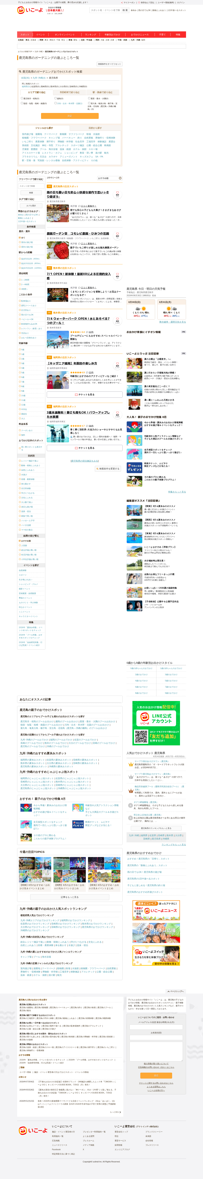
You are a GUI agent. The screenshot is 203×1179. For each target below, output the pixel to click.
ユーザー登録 (25, 1072)
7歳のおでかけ (171, 687)
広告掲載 (56, 1141)
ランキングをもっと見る (174, 844)
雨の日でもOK (144, 10)
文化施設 (35, 145)
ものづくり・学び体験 (28, 602)
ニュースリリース (59, 1145)
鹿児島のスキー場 (46, 1047)
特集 (178, 34)
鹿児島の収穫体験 (86, 1018)
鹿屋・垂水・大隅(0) (99, 98)
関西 (97, 40)
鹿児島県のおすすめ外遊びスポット (145, 892)
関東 (41, 40)
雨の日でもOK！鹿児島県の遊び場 (144, 872)
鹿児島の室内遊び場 (50, 1037)
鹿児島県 (156, 838)
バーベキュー (68, 137)
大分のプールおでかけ (80, 743)
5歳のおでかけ (171, 681)
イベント (40, 34)
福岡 (143, 40)
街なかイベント (25, 607)
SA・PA (99, 156)
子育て (162, 34)
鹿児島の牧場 (90, 1007)
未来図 (148, 1136)
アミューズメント (69, 156)
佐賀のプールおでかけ (85, 739)
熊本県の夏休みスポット (32, 763)
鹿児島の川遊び (49, 1029)
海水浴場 (53, 149)
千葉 (58, 40)
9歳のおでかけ (171, 693)
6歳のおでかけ (141, 687)
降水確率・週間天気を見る (172, 322)
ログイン (181, 2)
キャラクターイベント (28, 616)
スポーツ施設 (77, 145)
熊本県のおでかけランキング (96, 923)
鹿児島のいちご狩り (106, 1047)
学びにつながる (78, 942)
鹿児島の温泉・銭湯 (28, 1047)
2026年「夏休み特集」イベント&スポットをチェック (30, 628)
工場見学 (90, 141)
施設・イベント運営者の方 (63, 1132)
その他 (94, 160)
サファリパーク (76, 134)
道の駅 (98, 153)
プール (43, 149)
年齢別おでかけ (112, 34)
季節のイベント (25, 598)
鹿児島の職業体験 (103, 1018)
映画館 (107, 145)
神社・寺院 (47, 145)
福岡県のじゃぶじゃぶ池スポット (37, 778)
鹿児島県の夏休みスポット (33, 766)
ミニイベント (24, 612)
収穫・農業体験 (45, 945)
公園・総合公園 (94, 145)
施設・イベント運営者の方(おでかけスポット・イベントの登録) (61, 1072)
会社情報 (149, 1141)
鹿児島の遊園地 (26, 1007)
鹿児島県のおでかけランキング (97, 927)
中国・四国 (122, 40)
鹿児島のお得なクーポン (30, 1026)
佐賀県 (152, 835)
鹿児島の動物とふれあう (66, 1018)
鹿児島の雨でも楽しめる (30, 1037)
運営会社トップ (121, 1132)
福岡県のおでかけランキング (75, 920)
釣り (80, 137)
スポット (24, 34)
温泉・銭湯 (65, 149)
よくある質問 (88, 1136)
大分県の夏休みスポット (59, 763)
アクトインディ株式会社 (147, 1126)
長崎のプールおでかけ (31, 743)
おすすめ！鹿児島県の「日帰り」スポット (148, 858)
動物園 (63, 134)
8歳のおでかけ (141, 693)
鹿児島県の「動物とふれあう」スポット (147, 865)
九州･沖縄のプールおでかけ (34, 739)
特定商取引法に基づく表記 (63, 1154)
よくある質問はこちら (156, 1087)
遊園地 (38, 134)
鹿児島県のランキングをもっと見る (156, 828)
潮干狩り (50, 141)
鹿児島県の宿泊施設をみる (84, 461)
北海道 (33, 40)
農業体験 (39, 141)
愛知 (75, 40)
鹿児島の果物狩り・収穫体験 (32, 1050)
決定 (70, 116)
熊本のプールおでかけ (56, 743)
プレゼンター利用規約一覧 (94, 1132)
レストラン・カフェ (52, 153)
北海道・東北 (23, 40)
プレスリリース (152, 1145)
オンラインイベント (65, 34)
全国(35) (25, 78)
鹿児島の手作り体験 (45, 1018)
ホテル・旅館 (79, 149)
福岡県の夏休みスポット (32, 760)
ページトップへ (177, 991)
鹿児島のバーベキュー (59, 1007)
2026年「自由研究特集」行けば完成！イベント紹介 (30, 643)
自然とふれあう (28, 945)
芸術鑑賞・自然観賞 (27, 593)
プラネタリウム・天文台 (34, 156)
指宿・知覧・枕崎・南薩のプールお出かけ (41, 725)
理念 (116, 1136)
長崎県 (161, 835)
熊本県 (170, 835)
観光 (106, 153)
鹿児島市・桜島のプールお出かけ (37, 721)
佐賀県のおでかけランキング (34, 923)
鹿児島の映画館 (68, 1037)
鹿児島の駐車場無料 (71, 1026)
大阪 (102, 40)
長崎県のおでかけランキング (65, 923)
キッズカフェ (86, 156)
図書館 (34, 149)
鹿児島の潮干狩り (88, 1047)
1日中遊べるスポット (177, 10)
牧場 (88, 134)
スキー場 (93, 149)
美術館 (25, 145)
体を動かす (60, 945)
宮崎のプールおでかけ (104, 743)
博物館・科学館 (65, 141)
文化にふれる (95, 942)
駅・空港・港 (28, 160)
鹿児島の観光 (25, 1010)
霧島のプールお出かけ (67, 721)
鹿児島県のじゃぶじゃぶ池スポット (38, 788)
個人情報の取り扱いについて (156, 1064)
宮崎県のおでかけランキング (65, 927)
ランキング (90, 34)
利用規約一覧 (57, 1136)
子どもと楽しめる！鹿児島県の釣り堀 (146, 885)
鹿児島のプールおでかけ (32, 746)
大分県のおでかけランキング (34, 927)
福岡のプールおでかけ (61, 739)
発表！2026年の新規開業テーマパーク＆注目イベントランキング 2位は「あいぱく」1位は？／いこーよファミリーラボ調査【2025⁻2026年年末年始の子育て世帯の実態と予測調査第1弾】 (77, 1104)
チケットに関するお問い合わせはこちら (156, 1083)
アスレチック (62, 145)
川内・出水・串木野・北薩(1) (69, 103)
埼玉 (63, 40)
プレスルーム (88, 1141)
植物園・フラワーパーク (34, 137)
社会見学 (79, 141)
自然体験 (22, 570)
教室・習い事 (86, 153)
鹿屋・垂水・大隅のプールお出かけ (97, 721)
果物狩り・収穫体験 (105, 137)
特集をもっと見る (177, 492)
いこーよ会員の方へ (156, 1090)
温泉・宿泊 (82, 945)
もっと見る (114, 1112)
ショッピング (71, 153)
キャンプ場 (54, 137)
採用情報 (118, 1145)
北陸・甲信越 (86, 40)
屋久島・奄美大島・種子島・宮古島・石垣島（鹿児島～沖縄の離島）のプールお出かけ (63, 728)
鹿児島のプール (104, 1007)
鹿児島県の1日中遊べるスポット (143, 878)
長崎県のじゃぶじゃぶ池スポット (37, 781)
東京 (46, 40)
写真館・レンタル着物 (49, 160)
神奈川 (52, 40)
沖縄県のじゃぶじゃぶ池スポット (74, 788)
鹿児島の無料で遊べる (51, 1026)
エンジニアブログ (122, 1149)
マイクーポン (129, 2)
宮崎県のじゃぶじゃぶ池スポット (72, 785)
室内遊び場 (27, 134)
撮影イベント (24, 589)
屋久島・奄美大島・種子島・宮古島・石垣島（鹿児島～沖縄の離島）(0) (102, 106)
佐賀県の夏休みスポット (59, 760)
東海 (70, 40)
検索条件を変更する (109, 468)
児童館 (25, 149)
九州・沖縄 (135, 40)
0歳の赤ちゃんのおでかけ (141, 668)
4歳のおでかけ (141, 681)
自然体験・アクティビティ (75, 160)
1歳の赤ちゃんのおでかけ (171, 668)
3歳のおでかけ (171, 674)
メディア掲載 (88, 1145)
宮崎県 (146, 838)
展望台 (112, 141)
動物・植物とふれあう (58, 942)
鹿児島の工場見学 (27, 1018)
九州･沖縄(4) (39, 78)
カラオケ (53, 156)
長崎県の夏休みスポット (85, 760)
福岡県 (144, 835)
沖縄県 (166, 838)
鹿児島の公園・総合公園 (30, 1029)
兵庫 (112, 40)
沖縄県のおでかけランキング (34, 930)
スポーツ (22, 575)
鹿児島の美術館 (106, 1037)
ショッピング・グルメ (28, 584)
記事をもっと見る (70, 897)
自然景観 (88, 137)
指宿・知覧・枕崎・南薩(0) (35, 103)
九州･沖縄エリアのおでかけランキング (39, 920)
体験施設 (102, 141)
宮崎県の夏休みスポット (85, 763)
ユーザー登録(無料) (166, 2)
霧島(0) (60, 98)
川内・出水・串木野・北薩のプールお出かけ (87, 725)
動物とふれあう (159, 10)
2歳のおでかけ (141, 674)
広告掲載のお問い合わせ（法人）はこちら (156, 1067)
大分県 (178, 835)
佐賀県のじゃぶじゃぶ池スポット (72, 778)
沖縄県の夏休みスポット (61, 766)
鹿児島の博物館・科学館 (87, 1037)
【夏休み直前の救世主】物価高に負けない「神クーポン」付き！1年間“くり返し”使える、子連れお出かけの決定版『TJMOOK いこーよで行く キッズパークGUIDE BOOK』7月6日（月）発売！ (77, 1093)
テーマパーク (51, 134)
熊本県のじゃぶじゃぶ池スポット (72, 781)
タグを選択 (31, 206)
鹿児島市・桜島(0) (31, 98)
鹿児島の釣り (76, 1007)
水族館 (96, 134)
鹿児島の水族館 (26, 1040)
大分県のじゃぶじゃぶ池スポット (37, 785)
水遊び (71, 945)
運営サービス (120, 1141)
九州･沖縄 (134, 835)
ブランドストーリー (154, 1132)
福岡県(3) (26, 86)
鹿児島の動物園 (41, 1007)
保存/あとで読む (148, 2)
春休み (134, 10)
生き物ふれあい (25, 579)
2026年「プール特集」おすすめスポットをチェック (30, 636)
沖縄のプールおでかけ (58, 746)
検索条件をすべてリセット (109, 64)
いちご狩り (27, 141)
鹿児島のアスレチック (91, 1026)
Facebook (56, 1149)
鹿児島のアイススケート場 (67, 1047)
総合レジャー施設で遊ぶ (32, 942)
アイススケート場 (31, 153)
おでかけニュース (140, 34)
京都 (107, 40)
